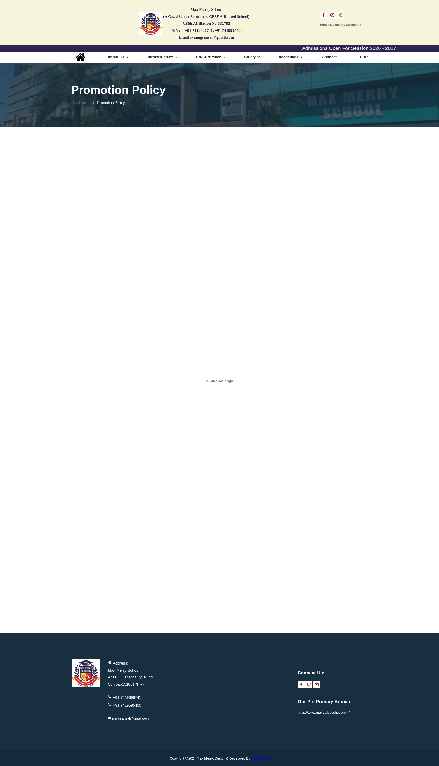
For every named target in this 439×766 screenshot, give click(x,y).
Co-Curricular (209, 57)
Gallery (250, 57)
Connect (330, 57)
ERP (364, 57)
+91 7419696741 (127, 697)
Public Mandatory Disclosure (340, 25)
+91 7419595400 (127, 705)
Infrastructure (161, 57)
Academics (289, 57)
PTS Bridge (260, 758)
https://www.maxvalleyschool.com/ (324, 712)
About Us (116, 57)
